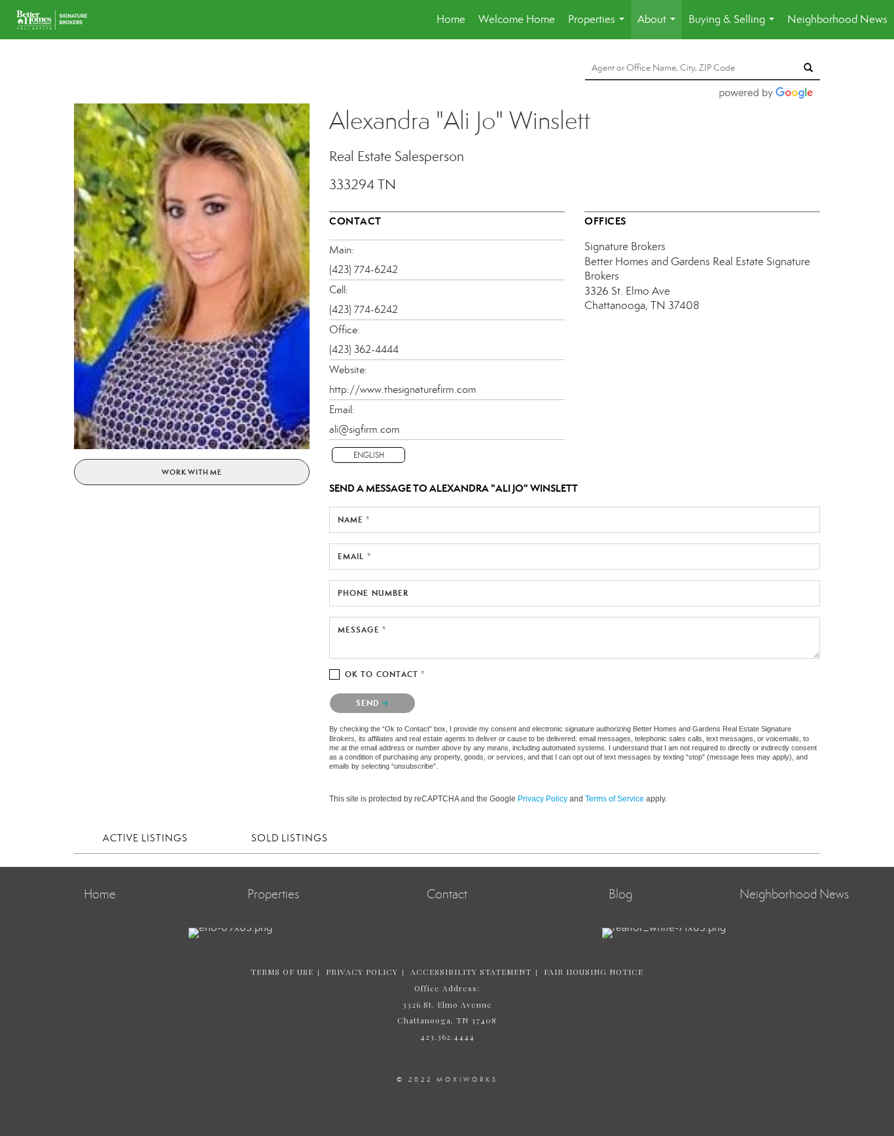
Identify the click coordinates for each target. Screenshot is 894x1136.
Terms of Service (614, 798)
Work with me (192, 472)
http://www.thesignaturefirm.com (402, 389)
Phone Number (373, 593)
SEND (369, 703)
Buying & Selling (733, 25)
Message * (362, 629)
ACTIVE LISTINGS (145, 838)
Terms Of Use (282, 971)
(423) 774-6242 (363, 269)
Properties (599, 25)
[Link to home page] (58, 19)
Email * (354, 556)
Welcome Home (516, 19)
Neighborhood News (837, 19)
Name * (354, 519)
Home (451, 19)
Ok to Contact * (385, 674)
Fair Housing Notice (593, 971)
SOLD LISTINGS (289, 838)
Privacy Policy (542, 798)
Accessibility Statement (470, 971)
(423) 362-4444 (364, 349)
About (659, 25)
